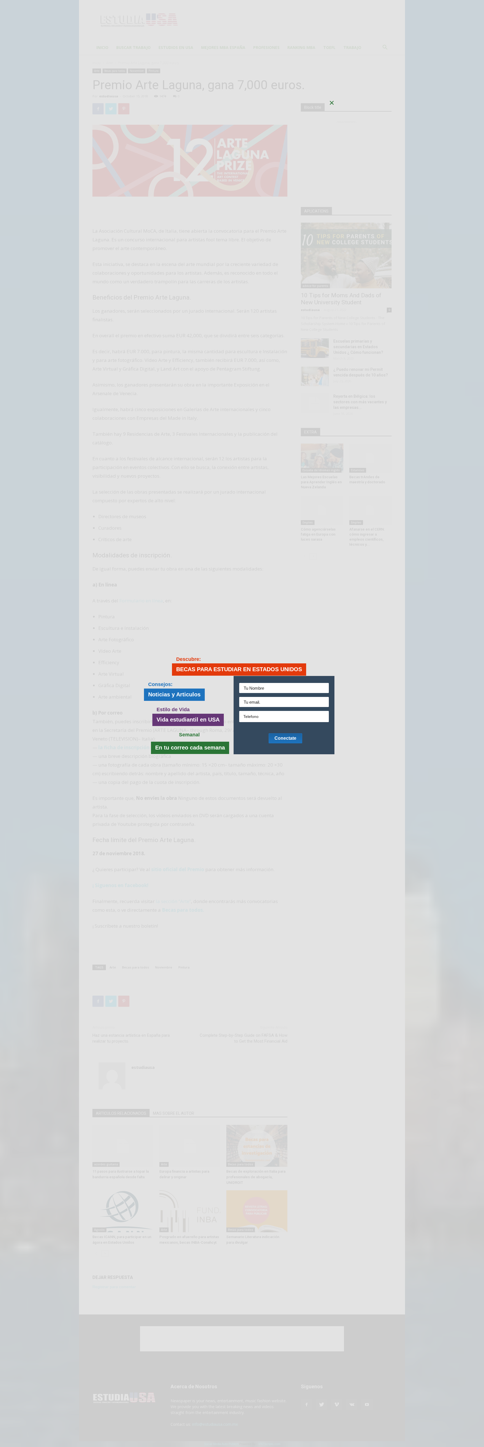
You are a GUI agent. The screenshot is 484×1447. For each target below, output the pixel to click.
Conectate (285, 738)
